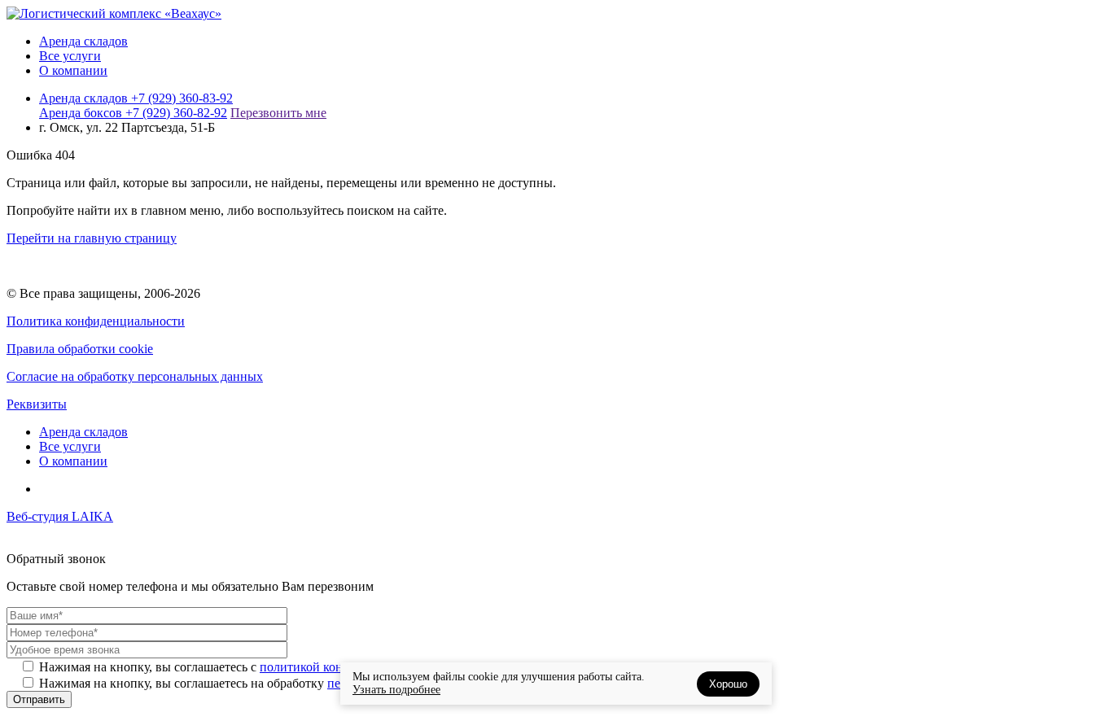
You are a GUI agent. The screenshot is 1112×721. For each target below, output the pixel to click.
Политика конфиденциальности (96, 321)
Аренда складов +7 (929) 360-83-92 (136, 98)
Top (1073, 682)
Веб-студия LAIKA (60, 516)
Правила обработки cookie (80, 349)
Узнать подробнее (396, 690)
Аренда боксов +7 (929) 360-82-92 (133, 113)
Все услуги (70, 56)
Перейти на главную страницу (92, 238)
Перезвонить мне (278, 113)
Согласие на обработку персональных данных (135, 376)
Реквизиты (37, 404)
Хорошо (728, 684)
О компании (73, 70)
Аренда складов (83, 41)
